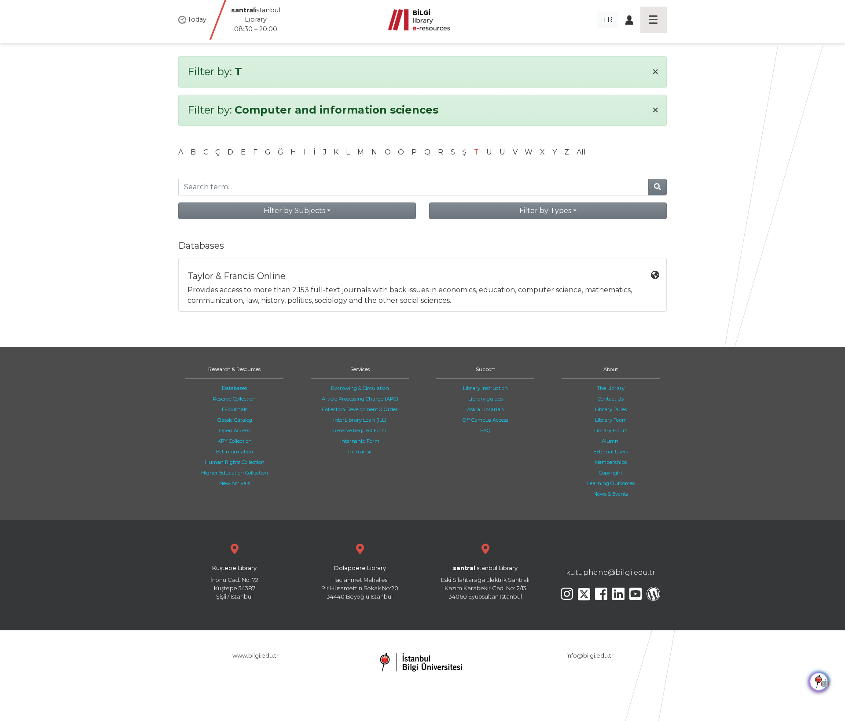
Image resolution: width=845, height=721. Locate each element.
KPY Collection (234, 441)
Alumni (611, 441)
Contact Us (611, 399)
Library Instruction (485, 388)
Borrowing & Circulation (360, 388)
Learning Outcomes (611, 483)
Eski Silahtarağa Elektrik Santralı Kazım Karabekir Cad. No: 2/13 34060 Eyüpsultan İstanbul (485, 582)
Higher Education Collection (234, 473)
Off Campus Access (485, 420)
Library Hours (610, 430)
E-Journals (234, 409)
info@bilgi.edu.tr (590, 655)
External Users (610, 452)
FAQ (485, 430)
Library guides (485, 399)
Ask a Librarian (485, 409)
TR (608, 19)
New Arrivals (234, 483)
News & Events (610, 494)
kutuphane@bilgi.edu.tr (610, 572)
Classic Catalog (234, 420)
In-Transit (360, 452)
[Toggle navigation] (653, 20)
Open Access (234, 430)
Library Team (611, 420)
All (581, 152)
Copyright (610, 473)
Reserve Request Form (359, 430)
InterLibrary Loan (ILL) (359, 420)
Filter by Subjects (294, 210)
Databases (234, 388)
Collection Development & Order (360, 409)
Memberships (611, 462)
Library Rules (611, 409)
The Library (611, 388)
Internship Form (359, 441)
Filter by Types (545, 210)
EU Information (234, 452)
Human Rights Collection (235, 462)
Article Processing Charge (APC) (360, 399)
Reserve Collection (234, 399)
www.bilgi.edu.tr (255, 655)
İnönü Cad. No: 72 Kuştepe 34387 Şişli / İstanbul (234, 582)
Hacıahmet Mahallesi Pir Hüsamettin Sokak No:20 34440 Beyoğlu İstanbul (359, 582)
